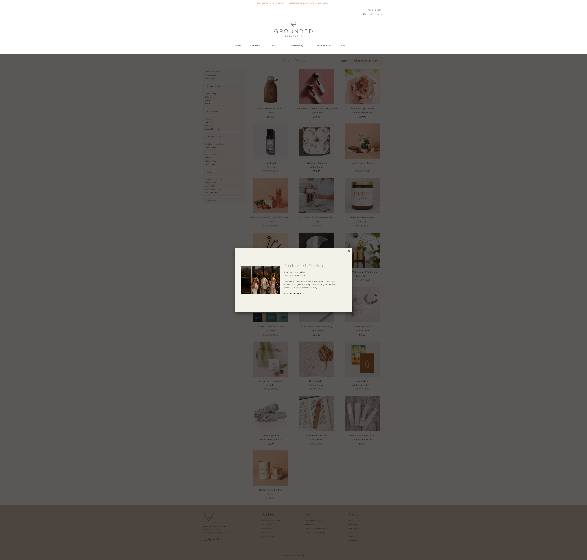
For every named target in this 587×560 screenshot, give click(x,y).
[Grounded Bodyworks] (293, 29)
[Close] (349, 251)
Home (237, 45)
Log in (378, 15)
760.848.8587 (375, 10)
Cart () (369, 14)
